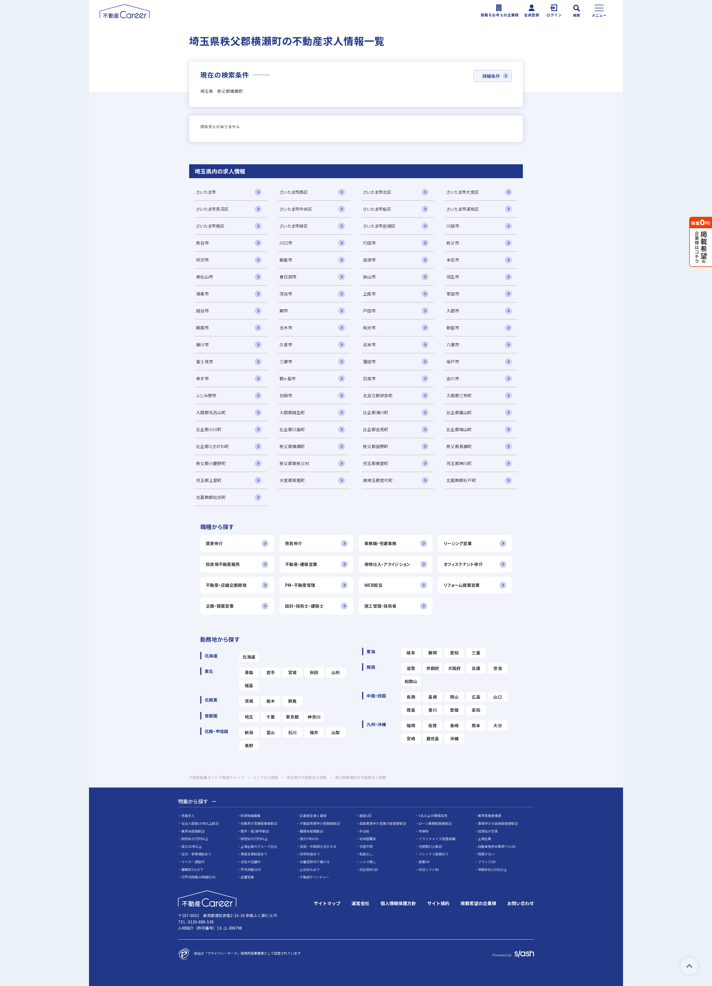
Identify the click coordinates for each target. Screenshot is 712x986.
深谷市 (286, 294)
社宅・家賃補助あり (196, 853)
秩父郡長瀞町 (459, 446)
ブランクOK (487, 861)
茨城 (249, 701)
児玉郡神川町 (459, 463)
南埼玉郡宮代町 (378, 480)
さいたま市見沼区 (212, 209)
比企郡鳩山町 (459, 429)
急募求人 (188, 815)
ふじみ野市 (206, 395)
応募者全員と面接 (313, 815)
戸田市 (369, 311)
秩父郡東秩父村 (294, 463)
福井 (314, 732)
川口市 (286, 243)
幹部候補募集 (251, 815)
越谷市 (202, 311)
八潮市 (452, 344)
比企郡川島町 (292, 429)
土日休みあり (310, 869)
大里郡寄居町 (292, 480)
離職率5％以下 (192, 869)
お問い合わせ (520, 903)
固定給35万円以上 (254, 838)
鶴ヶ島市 (288, 378)
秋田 (314, 672)
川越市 (452, 226)
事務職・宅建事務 (380, 543)
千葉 (270, 717)
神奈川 (314, 717)
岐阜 (411, 652)
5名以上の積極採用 (433, 815)
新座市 (452, 328)
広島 (476, 697)
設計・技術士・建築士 (304, 606)
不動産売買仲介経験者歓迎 (320, 823)
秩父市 (452, 243)
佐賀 (432, 725)
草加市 (452, 294)
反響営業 (247, 877)
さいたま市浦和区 (462, 209)
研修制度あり (310, 853)
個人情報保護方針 (398, 903)
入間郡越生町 (292, 412)
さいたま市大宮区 (462, 192)
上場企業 (484, 838)
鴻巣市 (202, 294)
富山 (270, 732)
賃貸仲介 (214, 543)
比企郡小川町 (209, 429)
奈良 (497, 668)
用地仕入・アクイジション (387, 564)
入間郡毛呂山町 (211, 412)
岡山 (454, 697)
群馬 (292, 701)
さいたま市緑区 (294, 226)
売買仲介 (293, 543)
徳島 (411, 710)
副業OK (424, 861)
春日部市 (288, 277)
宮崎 (411, 738)
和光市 (369, 328)
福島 (249, 685)
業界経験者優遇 (489, 815)
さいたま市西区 (294, 192)
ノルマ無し (367, 861)
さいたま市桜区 (377, 209)
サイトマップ (327, 903)
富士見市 (204, 361)
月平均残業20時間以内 (198, 877)
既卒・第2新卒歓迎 (255, 831)
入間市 (452, 311)
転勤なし (366, 853)
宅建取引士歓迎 (430, 846)
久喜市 (286, 344)
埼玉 (249, 717)
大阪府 (454, 668)
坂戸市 (452, 361)
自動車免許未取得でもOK (497, 846)
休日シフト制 (429, 869)
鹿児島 (432, 738)
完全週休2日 (368, 869)
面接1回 (365, 815)
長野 (249, 745)
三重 (476, 652)
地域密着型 (367, 838)
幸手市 (202, 378)
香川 (432, 710)
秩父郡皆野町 (376, 446)
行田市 (369, 243)
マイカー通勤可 (193, 861)
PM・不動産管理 (300, 585)
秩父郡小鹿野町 (211, 463)
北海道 (249, 657)
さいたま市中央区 (296, 209)
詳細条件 (491, 76)
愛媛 (454, 710)
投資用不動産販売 (223, 564)
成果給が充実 (488, 831)
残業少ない (486, 853)
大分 (497, 725)
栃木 (270, 701)
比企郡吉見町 (376, 429)
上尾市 (369, 294)
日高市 (369, 378)
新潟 (249, 732)
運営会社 (360, 903)
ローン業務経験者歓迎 (435, 823)
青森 (249, 672)
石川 (292, 732)
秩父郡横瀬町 (292, 446)
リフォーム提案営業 (462, 585)
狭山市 (369, 277)
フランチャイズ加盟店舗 (437, 838)
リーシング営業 (458, 543)
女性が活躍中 (251, 861)
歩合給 (364, 831)
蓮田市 (369, 361)
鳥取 (411, 697)
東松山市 (204, 277)
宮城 (292, 672)
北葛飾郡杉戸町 (461, 480)
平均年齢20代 (251, 869)
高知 (476, 710)
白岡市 (286, 395)
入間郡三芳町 (459, 395)
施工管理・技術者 (380, 606)
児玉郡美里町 (376, 463)
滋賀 (411, 668)
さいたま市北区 (377, 192)
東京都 (292, 717)
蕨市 (284, 311)
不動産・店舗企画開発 (226, 585)
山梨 (336, 732)
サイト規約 (438, 903)
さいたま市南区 (210, 226)
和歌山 (411, 681)
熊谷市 (202, 243)
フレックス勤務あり (434, 853)
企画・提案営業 (220, 606)
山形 (336, 672)
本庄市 (452, 260)
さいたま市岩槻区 (379, 226)
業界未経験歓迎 (193, 831)
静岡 (432, 652)
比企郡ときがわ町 (212, 446)
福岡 (411, 725)
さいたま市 (206, 192)
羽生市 (452, 277)
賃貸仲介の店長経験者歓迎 (498, 823)
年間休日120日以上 (492, 869)
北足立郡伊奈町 (378, 395)
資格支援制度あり (254, 853)
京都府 (432, 668)
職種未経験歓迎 (311, 831)
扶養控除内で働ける (315, 861)
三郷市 (286, 361)
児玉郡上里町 (209, 480)
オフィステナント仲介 (463, 564)
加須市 (369, 260)
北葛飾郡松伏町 (211, 497)
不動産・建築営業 (301, 564)
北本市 (369, 344)
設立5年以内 (309, 838)
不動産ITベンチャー (314, 877)
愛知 (454, 652)
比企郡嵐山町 (459, 412)
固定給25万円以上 (195, 838)
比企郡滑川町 (376, 412)
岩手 (270, 672)
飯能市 (286, 260)
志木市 (286, 328)
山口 (497, 697)
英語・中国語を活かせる (318, 846)
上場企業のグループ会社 (259, 846)
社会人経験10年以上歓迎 (200, 823)
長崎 (454, 725)
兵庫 (476, 668)
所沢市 (202, 260)
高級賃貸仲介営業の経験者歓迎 (382, 823)
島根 (432, 697)
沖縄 (454, 738)
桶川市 (202, 344)
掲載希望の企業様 (478, 903)
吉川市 (452, 378)
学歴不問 (366, 846)
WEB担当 (373, 585)
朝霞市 (202, 328)
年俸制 (424, 831)
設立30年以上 (191, 846)
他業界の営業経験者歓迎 (259, 823)
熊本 (476, 725)
